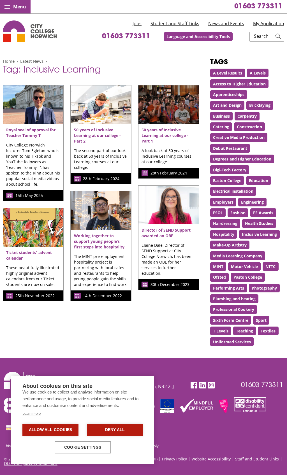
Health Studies (259, 223)
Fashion (238, 212)
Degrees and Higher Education (242, 159)
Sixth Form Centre (230, 320)
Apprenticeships (228, 94)
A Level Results (227, 73)
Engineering (252, 202)
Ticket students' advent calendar (29, 255)
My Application (268, 23)
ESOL (218, 212)
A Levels (258, 73)
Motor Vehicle (244, 266)
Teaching (244, 331)
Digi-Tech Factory (229, 170)
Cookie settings (82, 447)
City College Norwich (30, 31)
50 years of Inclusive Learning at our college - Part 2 (97, 135)
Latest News (31, 61)
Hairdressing (225, 223)
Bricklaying (259, 105)
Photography (264, 288)
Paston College (247, 277)
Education (258, 180)
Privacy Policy (174, 459)
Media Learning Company (237, 256)
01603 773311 (258, 6)
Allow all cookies (50, 430)
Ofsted (219, 277)
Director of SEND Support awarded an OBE (166, 232)
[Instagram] (211, 385)
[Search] (278, 37)
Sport (261, 320)
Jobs (137, 23)
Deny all (115, 430)
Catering (221, 126)
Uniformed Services (232, 341)
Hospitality (223, 234)
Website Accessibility (211, 459)
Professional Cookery (233, 309)
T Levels (220, 331)
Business (221, 116)
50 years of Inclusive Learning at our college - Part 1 (165, 135)
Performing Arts (228, 288)
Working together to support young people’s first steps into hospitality (99, 241)
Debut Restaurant (230, 148)
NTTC (270, 266)
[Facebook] (194, 385)
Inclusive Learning (259, 234)
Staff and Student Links (257, 459)
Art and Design (227, 105)
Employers (223, 202)
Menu (19, 7)
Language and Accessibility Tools (198, 36)
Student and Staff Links (175, 23)
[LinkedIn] (202, 385)
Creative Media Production (239, 137)
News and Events (226, 23)
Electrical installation (233, 191)
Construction (249, 126)
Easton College (227, 180)
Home (9, 61)
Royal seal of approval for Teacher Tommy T (30, 132)
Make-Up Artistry (230, 245)
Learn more (31, 413)
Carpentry (247, 116)
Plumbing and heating (234, 298)
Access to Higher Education (239, 84)
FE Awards (263, 212)
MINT (218, 266)
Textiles (268, 331)
